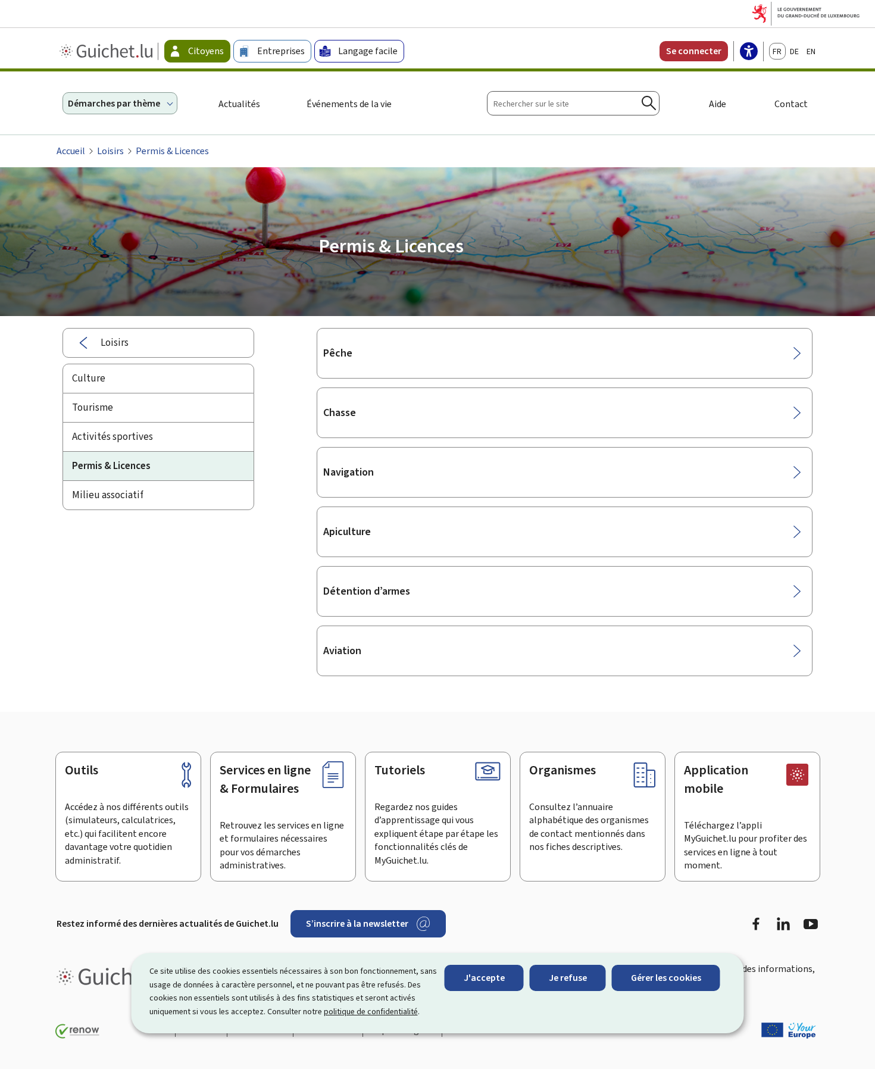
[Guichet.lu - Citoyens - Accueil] (107, 51)
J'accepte (484, 977)
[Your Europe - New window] (788, 1030)
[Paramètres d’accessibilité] (749, 52)
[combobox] (573, 103)
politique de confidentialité (371, 1011)
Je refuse (568, 977)
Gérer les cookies (666, 977)
